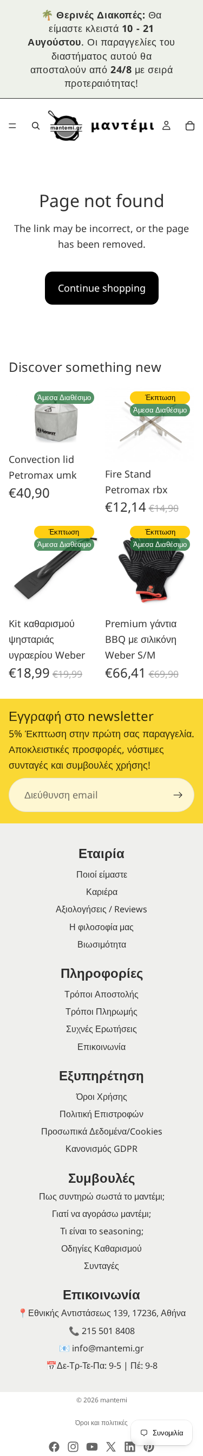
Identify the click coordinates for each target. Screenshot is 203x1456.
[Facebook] (54, 1446)
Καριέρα (101, 892)
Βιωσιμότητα (101, 944)
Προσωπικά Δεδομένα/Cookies (101, 1131)
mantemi (113, 1400)
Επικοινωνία (101, 1047)
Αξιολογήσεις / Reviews (101, 909)
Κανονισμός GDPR (101, 1149)
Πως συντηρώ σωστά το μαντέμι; (102, 1196)
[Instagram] (73, 1446)
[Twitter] (110, 1446)
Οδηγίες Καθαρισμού (101, 1248)
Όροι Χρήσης (101, 1097)
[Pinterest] (148, 1446)
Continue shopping (102, 287)
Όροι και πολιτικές (101, 1422)
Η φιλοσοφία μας (101, 927)
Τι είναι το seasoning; (101, 1231)
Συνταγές (101, 1266)
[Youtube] (92, 1446)
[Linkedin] (129, 1446)
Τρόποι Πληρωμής (101, 1011)
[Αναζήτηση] (36, 126)
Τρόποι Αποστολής (101, 994)
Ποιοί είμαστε (101, 874)
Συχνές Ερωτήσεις (101, 1029)
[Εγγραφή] (178, 795)
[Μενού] (12, 125)
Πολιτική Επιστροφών (101, 1114)
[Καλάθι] (190, 126)
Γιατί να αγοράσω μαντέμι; (101, 1214)
